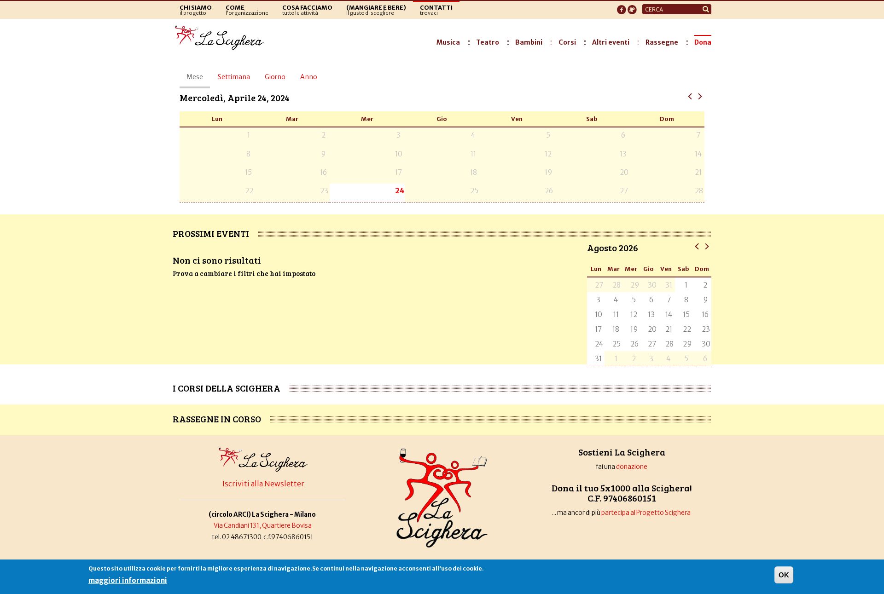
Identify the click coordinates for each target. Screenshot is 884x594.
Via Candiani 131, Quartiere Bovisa (263, 526)
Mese (198, 80)
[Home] (222, 38)
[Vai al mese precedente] (697, 246)
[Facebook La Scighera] (621, 7)
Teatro (487, 42)
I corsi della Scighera (226, 387)
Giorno (275, 77)
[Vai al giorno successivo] (699, 96)
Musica (448, 42)
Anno (308, 77)
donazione (631, 467)
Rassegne (662, 42)
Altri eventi (610, 42)
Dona (702, 42)
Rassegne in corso (217, 418)
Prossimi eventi (211, 233)
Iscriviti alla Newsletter (263, 483)
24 (399, 190)
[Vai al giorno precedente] (690, 96)
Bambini (528, 42)
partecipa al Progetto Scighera (646, 513)
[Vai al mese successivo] (706, 246)
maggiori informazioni (127, 580)
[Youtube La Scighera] (632, 7)
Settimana (234, 77)
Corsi (567, 42)
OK (784, 575)
